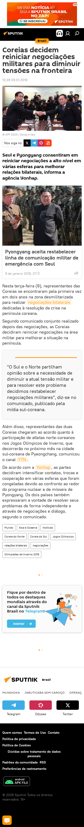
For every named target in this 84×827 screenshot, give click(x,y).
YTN (22, 459)
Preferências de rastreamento (24, 769)
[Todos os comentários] (7, 820)
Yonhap (43, 467)
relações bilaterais (15, 545)
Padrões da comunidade (20, 762)
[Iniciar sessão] (67, 33)
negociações (40, 545)
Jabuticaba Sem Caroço (44, 692)
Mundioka (11, 692)
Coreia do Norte (14, 536)
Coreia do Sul (38, 536)
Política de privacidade (19, 739)
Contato (54, 732)
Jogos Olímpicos (63, 536)
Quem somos (12, 732)
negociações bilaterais (49, 302)
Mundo (8, 527)
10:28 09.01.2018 (14, 80)
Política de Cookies (16, 745)
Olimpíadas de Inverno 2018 (21, 554)
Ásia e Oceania (28, 527)
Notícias (48, 527)
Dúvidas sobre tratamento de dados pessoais (34, 753)
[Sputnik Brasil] (14, 35)
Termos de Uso (35, 732)
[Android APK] (16, 782)
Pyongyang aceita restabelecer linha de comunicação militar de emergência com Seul (41, 257)
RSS (43, 762)
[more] (76, 273)
